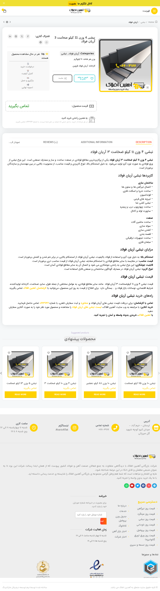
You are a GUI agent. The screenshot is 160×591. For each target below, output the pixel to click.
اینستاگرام (63, 426)
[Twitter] (137, 485)
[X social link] (22, 36)
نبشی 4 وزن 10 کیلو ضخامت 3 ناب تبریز (60, 385)
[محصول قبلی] (10, 22)
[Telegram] (154, 485)
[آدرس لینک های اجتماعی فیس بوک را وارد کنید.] (27, 36)
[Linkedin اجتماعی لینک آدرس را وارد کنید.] (10, 36)
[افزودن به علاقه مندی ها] (128, 353)
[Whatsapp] (126, 485)
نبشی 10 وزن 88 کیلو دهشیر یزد (101, 385)
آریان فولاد (133, 22)
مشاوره (84, 303)
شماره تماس (102, 426)
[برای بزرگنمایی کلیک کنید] (147, 87)
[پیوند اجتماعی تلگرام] (40, 42)
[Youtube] (132, 485)
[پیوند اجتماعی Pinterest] (16, 36)
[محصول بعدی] (3, 22)
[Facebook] (143, 485)
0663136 (44, 303)
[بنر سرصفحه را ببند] (4, 3)
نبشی (142, 22)
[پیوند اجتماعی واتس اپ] (46, 42)
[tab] (144, 142)
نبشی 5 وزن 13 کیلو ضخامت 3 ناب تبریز (22, 385)
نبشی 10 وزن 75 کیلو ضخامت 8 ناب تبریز (140, 385)
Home (151, 22)
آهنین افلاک (144, 315)
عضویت (72, 3)
